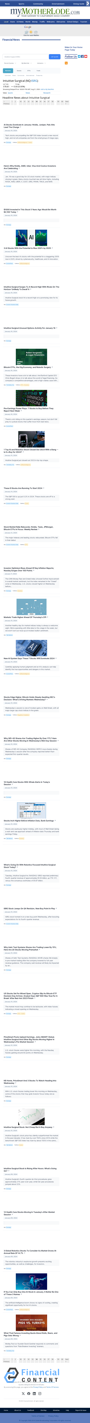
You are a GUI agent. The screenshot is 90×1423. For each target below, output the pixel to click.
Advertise (56, 1410)
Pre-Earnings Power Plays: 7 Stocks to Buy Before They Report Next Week (28, 409)
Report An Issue (80, 1410)
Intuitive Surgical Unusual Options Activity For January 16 (30, 328)
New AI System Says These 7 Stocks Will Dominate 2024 (30, 658)
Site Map (44, 1410)
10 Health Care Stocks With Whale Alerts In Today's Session (27, 783)
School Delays (72, 22)
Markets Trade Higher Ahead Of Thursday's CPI (26, 617)
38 (52, 101)
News (7, 4)
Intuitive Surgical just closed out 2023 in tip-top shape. (27, 460)
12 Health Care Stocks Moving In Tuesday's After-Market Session (29, 1213)
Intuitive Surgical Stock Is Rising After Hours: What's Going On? (30, 1169)
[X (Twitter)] (23, 1394)
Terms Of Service (52, 1387)
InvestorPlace (9, 263)
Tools (38, 70)
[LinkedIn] (34, 1394)
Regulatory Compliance (23, 715)
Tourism (83, 22)
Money (35, 22)
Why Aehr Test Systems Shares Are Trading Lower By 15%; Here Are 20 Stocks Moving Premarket (30, 948)
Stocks (19, 70)
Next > (66, 102)
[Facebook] (28, 1394)
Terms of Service (38, 1416)
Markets (8, 70)
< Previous (6, 102)
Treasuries (39, 75)
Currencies (20, 75)
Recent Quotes (9, 63)
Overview (8, 75)
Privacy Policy (38, 1387)
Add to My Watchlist (47, 89)
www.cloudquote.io (48, 1382)
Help (67, 1410)
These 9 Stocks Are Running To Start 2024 (24, 488)
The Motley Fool (10, 385)
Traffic (42, 22)
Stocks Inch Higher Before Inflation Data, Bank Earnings (30, 820)
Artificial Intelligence (22, 142)
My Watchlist (25, 63)
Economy (26, 385)
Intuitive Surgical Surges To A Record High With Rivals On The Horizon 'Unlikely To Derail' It (31, 288)
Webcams (51, 22)
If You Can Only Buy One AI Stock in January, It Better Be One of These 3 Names (31, 1293)
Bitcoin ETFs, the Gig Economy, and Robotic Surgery (28, 367)
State (12, 22)
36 (44, 101)
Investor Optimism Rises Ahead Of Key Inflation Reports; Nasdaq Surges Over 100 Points (29, 569)
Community (38, 4)
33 (32, 101)
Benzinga (8, 142)
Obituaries (60, 22)
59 (58, 101)
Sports (21, 4)
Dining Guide (78, 4)
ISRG (34, 81)
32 (28, 101)
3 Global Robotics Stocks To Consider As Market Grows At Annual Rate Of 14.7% (30, 1252)
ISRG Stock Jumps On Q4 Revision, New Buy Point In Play (30, 908)
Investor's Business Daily (12, 304)
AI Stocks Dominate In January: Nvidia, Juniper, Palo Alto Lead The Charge (29, 126)
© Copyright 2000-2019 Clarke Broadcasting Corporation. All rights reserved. (45, 1420)
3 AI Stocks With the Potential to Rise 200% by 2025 (28, 248)
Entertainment (58, 4)
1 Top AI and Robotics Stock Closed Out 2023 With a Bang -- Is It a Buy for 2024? (31, 450)
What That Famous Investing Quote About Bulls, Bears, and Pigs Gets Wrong (30, 1334)
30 (20, 101)
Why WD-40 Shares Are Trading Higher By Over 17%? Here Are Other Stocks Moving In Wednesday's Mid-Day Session (31, 739)
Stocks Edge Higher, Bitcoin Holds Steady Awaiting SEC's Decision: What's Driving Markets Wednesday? (29, 698)
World (27, 22)
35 (40, 101)
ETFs (28, 70)
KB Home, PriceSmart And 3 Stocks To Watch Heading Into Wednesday (30, 1081)
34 (36, 101)
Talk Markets (9, 635)
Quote (10, 93)
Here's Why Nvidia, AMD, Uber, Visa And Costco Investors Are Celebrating (30, 167)
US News (20, 22)
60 (62, 101)
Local (6, 22)
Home (6, 1410)
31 (24, 101)
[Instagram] (39, 1394)
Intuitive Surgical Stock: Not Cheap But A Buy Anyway (29, 1127)
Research (46, 93)
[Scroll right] (87, 3)
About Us (17, 1410)
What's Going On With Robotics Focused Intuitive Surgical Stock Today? (30, 866)
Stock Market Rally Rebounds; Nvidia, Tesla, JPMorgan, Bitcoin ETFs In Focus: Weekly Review (28, 528)
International (30, 75)
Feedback (30, 1410)
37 (48, 101)
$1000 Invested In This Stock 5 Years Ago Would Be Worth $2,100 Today (30, 210)
